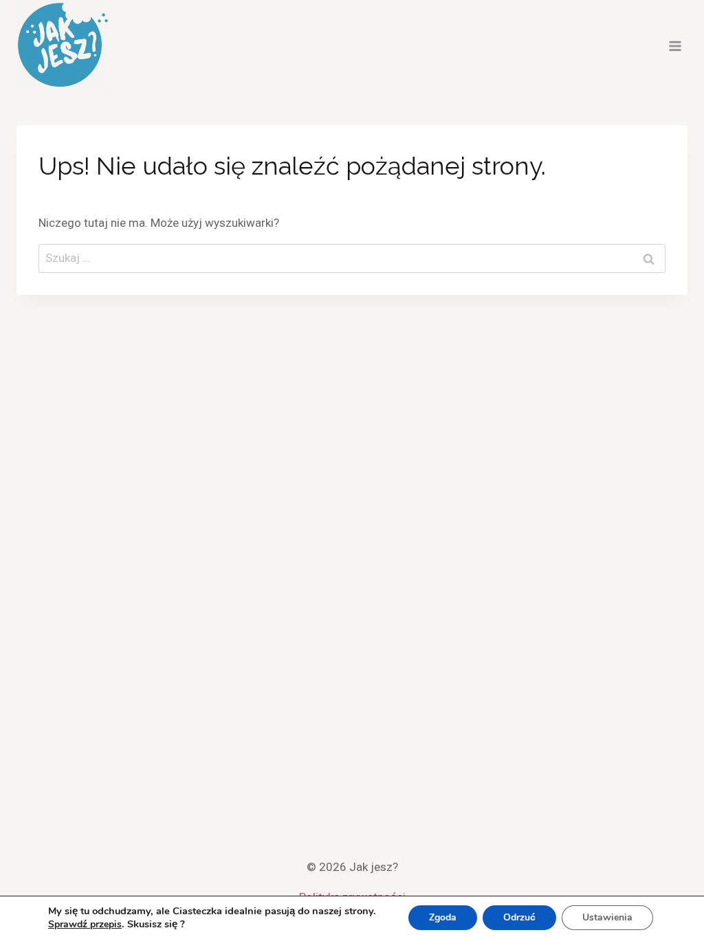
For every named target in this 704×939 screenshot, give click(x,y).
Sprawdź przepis (85, 924)
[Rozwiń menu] (675, 45)
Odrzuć (519, 917)
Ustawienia (607, 917)
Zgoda (442, 917)
